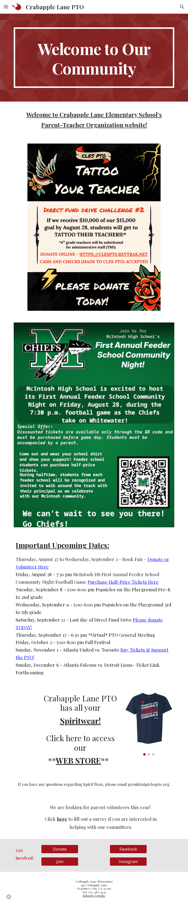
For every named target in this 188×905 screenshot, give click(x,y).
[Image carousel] (148, 724)
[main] (94, 57)
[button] (6, 6)
